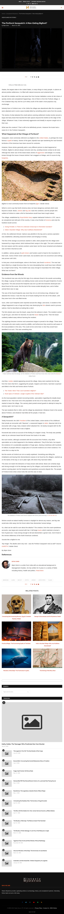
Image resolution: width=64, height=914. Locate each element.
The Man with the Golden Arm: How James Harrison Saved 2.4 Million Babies (34, 811)
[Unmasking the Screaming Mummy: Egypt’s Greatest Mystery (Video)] (16, 604)
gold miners (25, 253)
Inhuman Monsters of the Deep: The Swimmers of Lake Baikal (30, 850)
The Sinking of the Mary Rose (47, 670)
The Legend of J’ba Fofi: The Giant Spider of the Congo (28, 751)
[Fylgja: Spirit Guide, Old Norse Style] (7, 773)
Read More (40, 570)
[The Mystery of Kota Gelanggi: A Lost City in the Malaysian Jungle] (7, 833)
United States (43, 138)
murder (34, 580)
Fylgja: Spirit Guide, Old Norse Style (23, 771)
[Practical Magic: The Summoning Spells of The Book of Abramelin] (16, 631)
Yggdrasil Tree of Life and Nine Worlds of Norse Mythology (29, 840)
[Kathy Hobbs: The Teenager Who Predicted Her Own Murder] (32, 722)
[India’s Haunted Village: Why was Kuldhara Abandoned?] (47, 631)
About (20, 1)
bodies (11, 381)
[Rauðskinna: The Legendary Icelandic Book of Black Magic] (7, 793)
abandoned (6, 580)
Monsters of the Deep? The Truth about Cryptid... (16, 670)
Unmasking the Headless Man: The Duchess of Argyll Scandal (30, 801)
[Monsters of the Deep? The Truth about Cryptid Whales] (16, 658)
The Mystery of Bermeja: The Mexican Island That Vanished (29, 820)
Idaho (46, 423)
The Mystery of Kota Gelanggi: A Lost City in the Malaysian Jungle (31, 830)
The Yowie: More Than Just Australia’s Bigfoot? (20, 391)
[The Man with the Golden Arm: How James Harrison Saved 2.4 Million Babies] (7, 813)
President (23, 420)
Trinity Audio (17, 85)
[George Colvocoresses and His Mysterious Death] (47, 604)
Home (3, 13)
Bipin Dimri (6, 25)
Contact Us (46, 908)
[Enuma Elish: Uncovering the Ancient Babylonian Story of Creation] (7, 763)
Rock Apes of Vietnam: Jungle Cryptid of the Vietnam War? (24, 394)
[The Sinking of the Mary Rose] (47, 658)
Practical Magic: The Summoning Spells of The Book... (16, 643)
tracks (40, 530)
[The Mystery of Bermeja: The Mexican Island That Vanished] (7, 823)
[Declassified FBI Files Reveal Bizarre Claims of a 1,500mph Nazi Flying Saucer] (7, 783)
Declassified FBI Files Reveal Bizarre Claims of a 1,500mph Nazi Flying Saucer (34, 781)
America (48, 220)
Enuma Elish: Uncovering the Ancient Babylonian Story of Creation (31, 761)
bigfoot (20, 580)
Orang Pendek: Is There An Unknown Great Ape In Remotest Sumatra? (28, 227)
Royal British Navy (26, 217)
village (50, 580)
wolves (20, 211)
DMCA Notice (53, 908)
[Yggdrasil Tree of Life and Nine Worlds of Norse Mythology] (7, 843)
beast (36, 315)
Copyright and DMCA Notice (38, 1)
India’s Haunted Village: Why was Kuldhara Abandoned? (23, 230)
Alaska (13, 580)
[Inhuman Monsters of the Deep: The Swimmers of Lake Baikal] (7, 853)
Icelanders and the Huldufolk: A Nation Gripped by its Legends (30, 860)
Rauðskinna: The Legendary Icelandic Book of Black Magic (29, 791)
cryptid (9, 140)
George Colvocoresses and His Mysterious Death (47, 616)
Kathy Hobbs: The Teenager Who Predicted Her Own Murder (23, 744)
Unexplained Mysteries (12, 13)
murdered (47, 262)
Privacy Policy (26, 1)
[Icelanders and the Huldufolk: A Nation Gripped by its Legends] (7, 863)
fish (44, 305)
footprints (5, 158)
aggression (41, 153)
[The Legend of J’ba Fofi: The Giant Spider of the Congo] (7, 753)
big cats (28, 211)
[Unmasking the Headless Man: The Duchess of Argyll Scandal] (7, 803)
